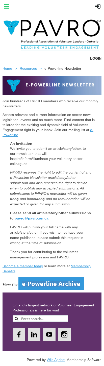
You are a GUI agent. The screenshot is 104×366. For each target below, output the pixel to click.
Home (7, 68)
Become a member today (23, 266)
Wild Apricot (56, 360)
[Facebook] (19, 334)
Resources (28, 68)
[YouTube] (49, 334)
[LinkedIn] (34, 334)
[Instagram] (64, 334)
